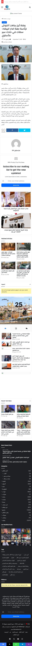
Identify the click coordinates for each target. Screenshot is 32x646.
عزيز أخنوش (26, 569)
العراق (12, 557)
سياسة (4, 499)
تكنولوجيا (4, 489)
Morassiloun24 (17, 629)
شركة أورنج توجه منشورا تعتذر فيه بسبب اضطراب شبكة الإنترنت (21, 365)
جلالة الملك (22, 563)
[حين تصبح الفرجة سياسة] (8, 409)
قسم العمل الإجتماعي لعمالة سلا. (16, 572)
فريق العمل (15, 632)
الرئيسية (6, 632)
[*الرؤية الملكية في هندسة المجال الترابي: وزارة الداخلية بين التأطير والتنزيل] (6, 336)
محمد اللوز (12, 574)
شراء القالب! (16, 634)
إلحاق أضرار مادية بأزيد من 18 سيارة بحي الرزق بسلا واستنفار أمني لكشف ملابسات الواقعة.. (23, 273)
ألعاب (5, 473)
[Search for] (30, 8)
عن (10, 632)
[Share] (12, 130)
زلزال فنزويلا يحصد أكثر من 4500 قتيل (7, 272)
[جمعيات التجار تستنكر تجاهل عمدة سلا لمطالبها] (6, 351)
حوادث (8, 18)
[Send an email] (10, 39)
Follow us (3, 579)
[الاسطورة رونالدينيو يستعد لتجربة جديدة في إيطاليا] (24, 409)
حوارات (4, 494)
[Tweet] (24, 130)
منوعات (4, 515)
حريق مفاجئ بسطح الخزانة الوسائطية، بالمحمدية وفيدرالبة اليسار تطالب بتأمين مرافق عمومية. (23, 254)
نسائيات (4, 517)
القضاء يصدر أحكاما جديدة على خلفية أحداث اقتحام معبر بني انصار (7, 432)
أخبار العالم (5, 471)
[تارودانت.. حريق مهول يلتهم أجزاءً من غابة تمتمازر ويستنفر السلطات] (8, 247)
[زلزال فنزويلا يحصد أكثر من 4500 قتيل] (8, 265)
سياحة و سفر (7, 476)
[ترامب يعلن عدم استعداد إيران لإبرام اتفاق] (6, 531)
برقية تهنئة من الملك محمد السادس (9, 563)
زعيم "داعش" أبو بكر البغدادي (8, 569)
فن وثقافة (4, 507)
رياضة (3, 497)
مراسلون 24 (6, 39)
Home (4, 18)
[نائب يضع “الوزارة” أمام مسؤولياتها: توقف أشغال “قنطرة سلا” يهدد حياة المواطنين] (6, 358)
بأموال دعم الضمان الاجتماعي (8, 560)
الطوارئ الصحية (5, 557)
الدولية (4, 484)
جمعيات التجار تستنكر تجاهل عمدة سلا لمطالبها (21, 349)
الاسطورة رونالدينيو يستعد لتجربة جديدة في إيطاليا (23, 415)
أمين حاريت (26, 554)
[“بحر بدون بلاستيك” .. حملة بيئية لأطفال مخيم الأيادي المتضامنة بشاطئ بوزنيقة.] (24, 425)
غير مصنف (5, 504)
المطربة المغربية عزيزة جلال (22, 557)
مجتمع (3, 510)
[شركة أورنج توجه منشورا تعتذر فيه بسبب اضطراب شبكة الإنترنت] (6, 366)
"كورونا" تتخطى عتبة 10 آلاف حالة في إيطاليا (11, 554)
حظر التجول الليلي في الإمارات (8, 566)
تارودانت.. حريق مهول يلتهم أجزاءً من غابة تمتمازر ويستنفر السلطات (8, 253)
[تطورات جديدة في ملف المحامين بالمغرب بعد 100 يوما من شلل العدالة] (26, 542)
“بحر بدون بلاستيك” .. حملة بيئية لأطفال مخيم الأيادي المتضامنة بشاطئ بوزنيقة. (23, 432)
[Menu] (2, 8)
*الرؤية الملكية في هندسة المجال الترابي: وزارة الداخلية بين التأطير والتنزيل (21, 336)
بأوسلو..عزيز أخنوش (21, 560)
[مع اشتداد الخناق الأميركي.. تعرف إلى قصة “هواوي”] (6, 343)
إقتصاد (3, 481)
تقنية (3, 486)
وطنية (3, 520)
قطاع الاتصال (5, 574)
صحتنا (3, 502)
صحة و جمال (7, 478)
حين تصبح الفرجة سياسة (7, 414)
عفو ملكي (4, 572)
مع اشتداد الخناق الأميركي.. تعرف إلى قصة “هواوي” (21, 343)
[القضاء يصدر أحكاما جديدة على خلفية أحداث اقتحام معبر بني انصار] (8, 425)
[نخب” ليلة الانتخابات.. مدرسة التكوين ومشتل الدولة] (6, 542)
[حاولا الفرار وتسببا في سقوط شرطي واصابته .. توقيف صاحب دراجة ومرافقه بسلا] (16, 542)
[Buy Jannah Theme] (16, 13)
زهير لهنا (19, 569)
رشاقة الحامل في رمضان (23, 566)
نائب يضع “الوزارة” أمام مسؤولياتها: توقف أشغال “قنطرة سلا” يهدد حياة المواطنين (21, 358)
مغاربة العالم (5, 512)
